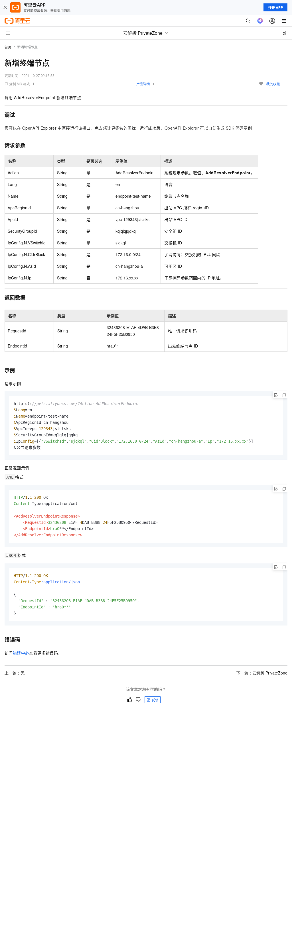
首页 (8, 46)
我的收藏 (273, 83)
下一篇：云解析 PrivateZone (261, 673)
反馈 (155, 699)
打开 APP (275, 7)
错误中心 (21, 653)
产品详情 (143, 83)
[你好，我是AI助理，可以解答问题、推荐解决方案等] (260, 21)
